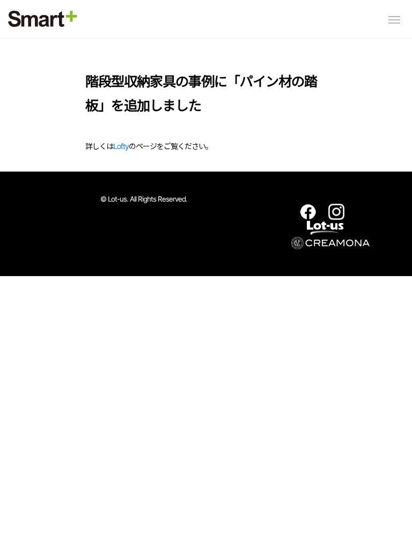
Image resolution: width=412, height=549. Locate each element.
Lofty (121, 146)
